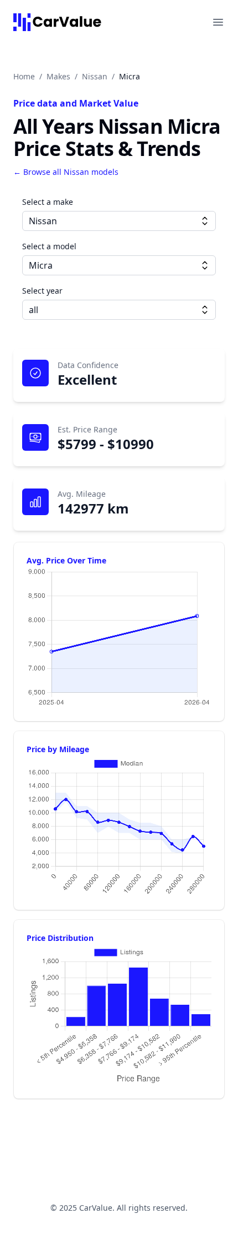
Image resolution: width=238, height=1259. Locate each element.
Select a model (49, 246)
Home (24, 76)
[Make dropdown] (205, 221)
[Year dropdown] (205, 310)
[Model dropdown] (205, 265)
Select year (42, 290)
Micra (129, 76)
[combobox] (119, 221)
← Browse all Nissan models (65, 172)
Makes (58, 76)
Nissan (94, 76)
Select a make (47, 202)
